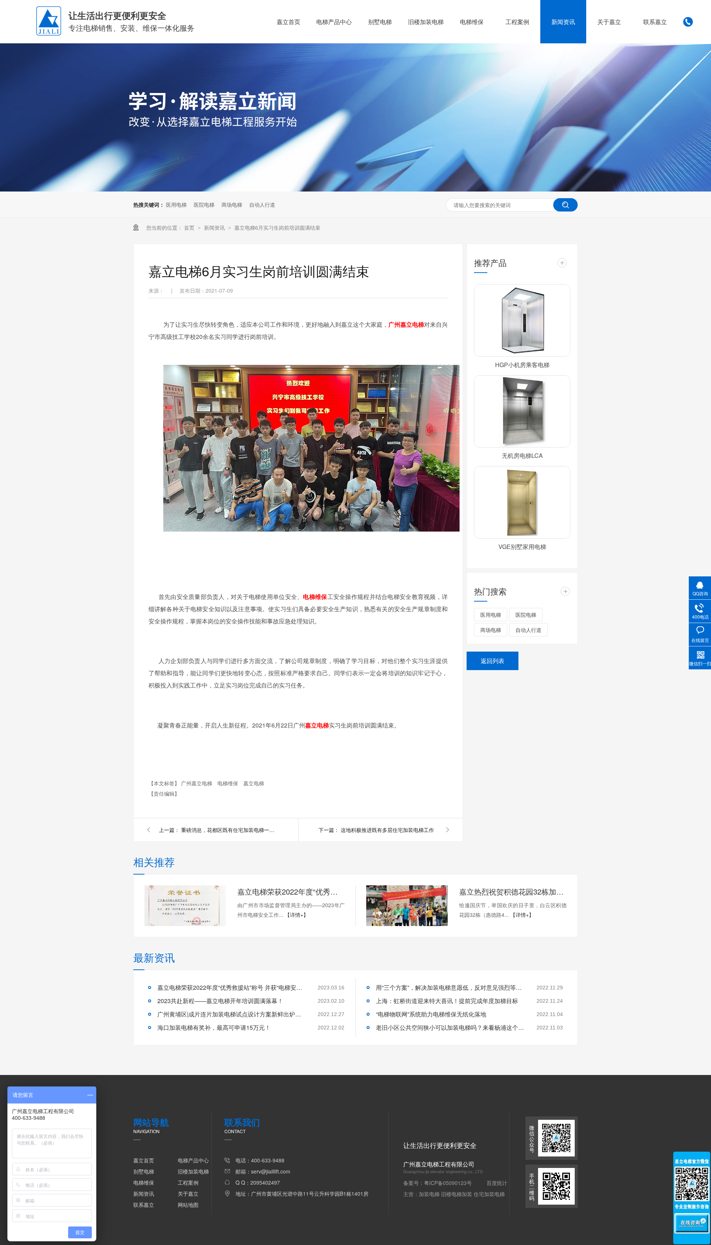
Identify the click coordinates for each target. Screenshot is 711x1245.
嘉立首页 (288, 21)
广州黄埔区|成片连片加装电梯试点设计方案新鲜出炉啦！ (231, 1014)
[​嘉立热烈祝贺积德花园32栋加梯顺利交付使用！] (407, 905)
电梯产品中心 (334, 21)
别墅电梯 (380, 21)
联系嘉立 (655, 21)
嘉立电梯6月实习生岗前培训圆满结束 (277, 227)
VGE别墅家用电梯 (522, 546)
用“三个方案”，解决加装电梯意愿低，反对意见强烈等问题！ (450, 987)
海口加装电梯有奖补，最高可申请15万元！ (214, 1027)
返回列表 (492, 660)
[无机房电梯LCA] (522, 411)
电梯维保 (472, 21)
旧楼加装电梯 (426, 21)
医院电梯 (204, 204)
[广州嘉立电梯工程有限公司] (48, 33)
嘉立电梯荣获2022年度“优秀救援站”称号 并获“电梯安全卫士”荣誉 (291, 891)
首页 (190, 227)
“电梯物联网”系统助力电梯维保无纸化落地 (431, 1014)
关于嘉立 (609, 21)
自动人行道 (262, 204)
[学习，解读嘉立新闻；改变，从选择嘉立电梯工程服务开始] (355, 189)
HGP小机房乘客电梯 (522, 364)
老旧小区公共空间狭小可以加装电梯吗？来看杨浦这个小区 (450, 1027)
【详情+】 (296, 914)
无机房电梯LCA (522, 455)
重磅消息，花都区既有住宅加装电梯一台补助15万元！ (229, 829)
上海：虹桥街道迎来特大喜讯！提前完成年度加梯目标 (447, 1000)
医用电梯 (176, 204)
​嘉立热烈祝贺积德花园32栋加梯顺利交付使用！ (513, 891)
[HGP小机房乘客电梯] (522, 320)
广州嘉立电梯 (197, 783)
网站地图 (188, 1204)
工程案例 (517, 21)
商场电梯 (231, 204)
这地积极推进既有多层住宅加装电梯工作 (387, 829)
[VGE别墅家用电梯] (522, 502)
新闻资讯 (563, 21)
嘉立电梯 (253, 783)
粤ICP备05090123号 (448, 1182)
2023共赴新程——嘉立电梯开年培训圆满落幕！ (220, 1000)
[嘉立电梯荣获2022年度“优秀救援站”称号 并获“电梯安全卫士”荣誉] (185, 905)
